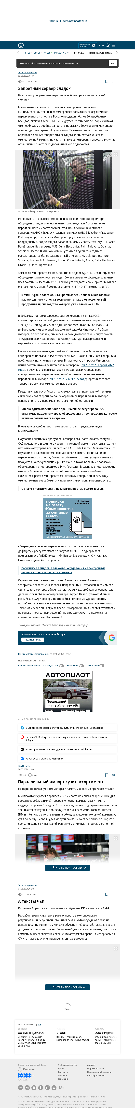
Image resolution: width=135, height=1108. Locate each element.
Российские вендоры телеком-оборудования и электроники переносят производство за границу (63, 570)
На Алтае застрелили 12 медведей (44, 758)
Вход (101, 45)
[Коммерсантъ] (21, 45)
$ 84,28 (27, 52)
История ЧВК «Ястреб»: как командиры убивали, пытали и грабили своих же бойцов (67, 738)
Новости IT (72, 665)
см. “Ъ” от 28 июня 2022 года (68, 379)
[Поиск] (107, 45)
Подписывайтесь (33, 639)
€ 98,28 (37, 52)
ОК (112, 63)
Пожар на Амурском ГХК (100, 52)
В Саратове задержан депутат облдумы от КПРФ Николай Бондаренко (64, 727)
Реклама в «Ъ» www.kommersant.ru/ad (67, 20)
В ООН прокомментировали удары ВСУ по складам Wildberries (59, 749)
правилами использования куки (64, 63)
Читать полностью (67, 867)
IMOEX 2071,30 (61, 52)
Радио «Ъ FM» (24, 765)
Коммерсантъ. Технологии (31, 1049)
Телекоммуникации (27, 72)
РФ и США (79, 52)
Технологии (92, 665)
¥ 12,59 (47, 52)
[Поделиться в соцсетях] (113, 82)
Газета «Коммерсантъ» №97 (33, 654)
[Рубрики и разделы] (113, 45)
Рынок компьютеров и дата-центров (38, 665)
